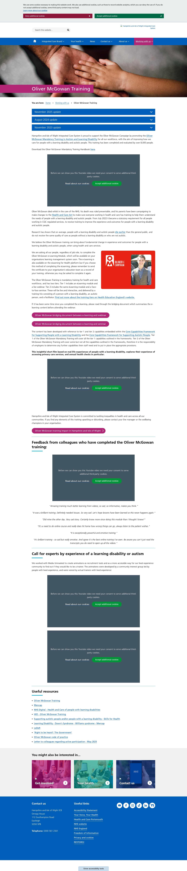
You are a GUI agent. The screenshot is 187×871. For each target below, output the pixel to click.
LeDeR (37, 728)
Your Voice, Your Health (86, 815)
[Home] (35, 41)
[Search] (68, 30)
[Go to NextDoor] (152, 805)
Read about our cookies (77, 183)
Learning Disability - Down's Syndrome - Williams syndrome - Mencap (69, 723)
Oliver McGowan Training (47, 700)
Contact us (105, 41)
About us (123, 41)
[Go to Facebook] (126, 805)
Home (48, 103)
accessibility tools (93, 869)
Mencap (38, 705)
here (92, 149)
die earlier (120, 232)
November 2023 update (48, 127)
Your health (76, 41)
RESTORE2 (79, 842)
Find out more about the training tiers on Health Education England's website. (95, 297)
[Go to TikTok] (139, 805)
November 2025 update (48, 111)
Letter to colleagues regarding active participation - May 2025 (65, 741)
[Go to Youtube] (119, 805)
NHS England (80, 828)
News (92, 41)
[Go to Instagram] (132, 805)
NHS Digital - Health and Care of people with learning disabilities (67, 709)
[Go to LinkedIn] (145, 805)
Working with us (143, 41)
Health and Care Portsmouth (88, 819)
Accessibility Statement (85, 810)
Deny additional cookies (34, 16)
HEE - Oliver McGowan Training (50, 714)
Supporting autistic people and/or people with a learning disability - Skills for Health (77, 719)
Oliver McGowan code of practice (51, 737)
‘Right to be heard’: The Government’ (53, 732)
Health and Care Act (62, 215)
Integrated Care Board (52, 41)
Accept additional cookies (106, 16)
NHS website (80, 824)
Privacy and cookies (84, 837)
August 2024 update (46, 119)
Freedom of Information (86, 833)
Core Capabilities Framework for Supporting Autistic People (119, 335)
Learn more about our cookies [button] (35, 10)
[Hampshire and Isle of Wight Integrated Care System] (138, 30)
